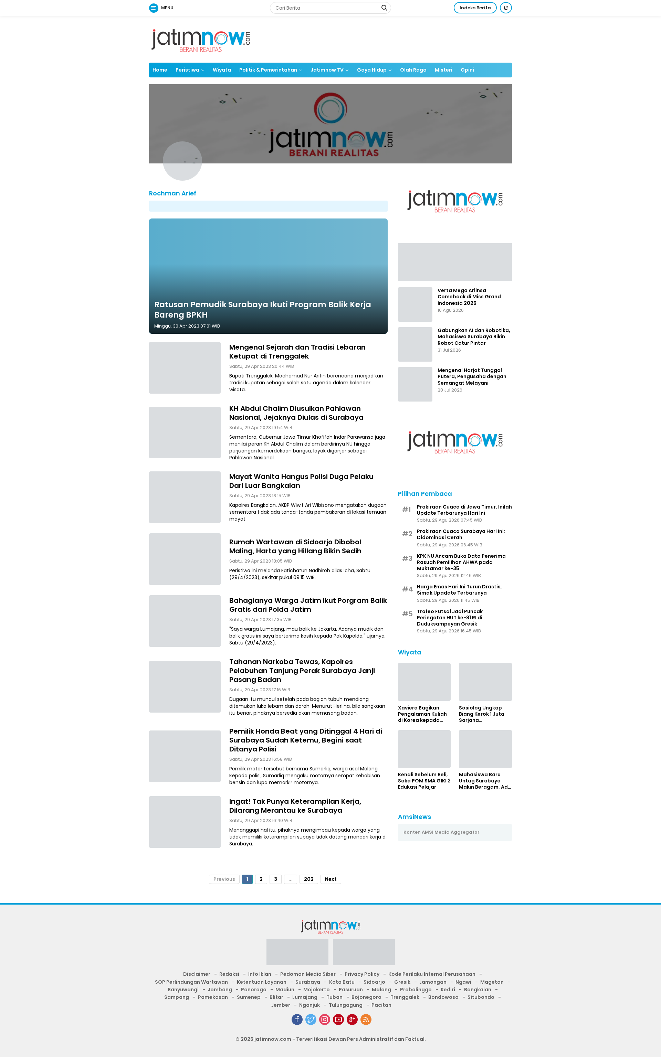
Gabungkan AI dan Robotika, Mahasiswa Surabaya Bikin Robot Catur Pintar (474, 336)
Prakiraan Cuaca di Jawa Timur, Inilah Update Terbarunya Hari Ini (464, 509)
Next (331, 879)
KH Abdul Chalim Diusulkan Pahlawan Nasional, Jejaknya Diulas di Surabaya (296, 413)
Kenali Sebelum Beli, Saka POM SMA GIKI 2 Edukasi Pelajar (424, 780)
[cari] (384, 8)
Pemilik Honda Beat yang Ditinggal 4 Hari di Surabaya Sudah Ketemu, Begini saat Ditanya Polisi (305, 740)
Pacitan (381, 1005)
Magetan (492, 982)
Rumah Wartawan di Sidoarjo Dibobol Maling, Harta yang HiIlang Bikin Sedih (295, 546)
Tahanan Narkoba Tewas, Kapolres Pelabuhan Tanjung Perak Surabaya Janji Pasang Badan (302, 670)
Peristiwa (187, 69)
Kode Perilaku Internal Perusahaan (431, 974)
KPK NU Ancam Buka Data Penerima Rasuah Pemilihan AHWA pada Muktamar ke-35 (461, 562)
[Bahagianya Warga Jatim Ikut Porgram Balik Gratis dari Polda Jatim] (185, 621)
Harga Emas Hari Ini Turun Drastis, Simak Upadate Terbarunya (459, 590)
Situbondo (481, 997)
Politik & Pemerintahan (268, 69)
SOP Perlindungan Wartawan (191, 982)
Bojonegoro (366, 997)
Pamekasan (213, 997)
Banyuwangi (183, 989)
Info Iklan (259, 974)
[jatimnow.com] (200, 38)
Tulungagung (346, 1005)
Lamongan (433, 982)
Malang (381, 989)
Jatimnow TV (327, 69)
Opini (467, 69)
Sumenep (249, 997)
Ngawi (463, 982)
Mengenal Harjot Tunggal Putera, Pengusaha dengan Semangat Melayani (472, 376)
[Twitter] (310, 1019)
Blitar (276, 997)
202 (309, 879)
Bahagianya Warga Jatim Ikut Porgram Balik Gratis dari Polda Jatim (308, 605)
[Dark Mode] (506, 7)
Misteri (443, 69)
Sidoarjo (374, 982)
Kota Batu (342, 982)
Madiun (284, 989)
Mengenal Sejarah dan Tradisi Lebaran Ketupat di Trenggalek (297, 351)
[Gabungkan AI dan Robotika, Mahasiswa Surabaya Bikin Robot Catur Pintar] (415, 344)
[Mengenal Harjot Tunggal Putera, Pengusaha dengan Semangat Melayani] (415, 384)
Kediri (448, 989)
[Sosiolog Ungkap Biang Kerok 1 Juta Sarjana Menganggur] (485, 682)
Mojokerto (316, 989)
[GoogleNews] (352, 1019)
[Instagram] (324, 1019)
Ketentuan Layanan (261, 982)
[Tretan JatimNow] (455, 261)
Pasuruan (351, 989)
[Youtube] (338, 1019)
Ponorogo (253, 989)
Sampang (176, 997)
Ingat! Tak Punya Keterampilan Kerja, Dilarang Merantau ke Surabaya (295, 806)
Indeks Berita (475, 7)
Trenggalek (404, 997)
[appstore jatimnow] (364, 954)
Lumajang (304, 997)
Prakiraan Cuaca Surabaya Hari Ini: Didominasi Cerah (461, 534)
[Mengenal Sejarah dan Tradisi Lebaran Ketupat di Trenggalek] (185, 368)
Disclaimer (196, 974)
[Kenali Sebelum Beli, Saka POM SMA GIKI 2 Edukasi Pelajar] (424, 749)
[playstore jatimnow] (297, 954)
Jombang (220, 989)
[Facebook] (297, 1019)
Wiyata (222, 69)
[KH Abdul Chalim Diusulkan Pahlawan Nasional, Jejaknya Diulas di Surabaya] (185, 432)
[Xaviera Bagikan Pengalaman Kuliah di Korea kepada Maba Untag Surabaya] (424, 682)
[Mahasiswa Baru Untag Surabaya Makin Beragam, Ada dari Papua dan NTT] (485, 749)
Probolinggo (416, 989)
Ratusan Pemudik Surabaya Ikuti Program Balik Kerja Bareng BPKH (262, 309)
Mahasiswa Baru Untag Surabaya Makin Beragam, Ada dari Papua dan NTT (485, 780)
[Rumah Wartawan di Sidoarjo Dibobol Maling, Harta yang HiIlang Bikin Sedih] (185, 559)
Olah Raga (413, 69)
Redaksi (229, 974)
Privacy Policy (362, 974)
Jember (280, 1005)
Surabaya (307, 982)
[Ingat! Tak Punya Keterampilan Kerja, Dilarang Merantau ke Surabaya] (185, 822)
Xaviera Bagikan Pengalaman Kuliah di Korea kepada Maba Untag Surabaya (422, 713)
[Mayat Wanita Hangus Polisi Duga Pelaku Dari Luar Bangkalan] (185, 497)
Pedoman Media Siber (308, 974)
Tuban (334, 997)
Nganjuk (309, 1005)
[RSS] (365, 1019)
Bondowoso (443, 997)
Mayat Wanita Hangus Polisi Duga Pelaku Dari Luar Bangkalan (301, 481)
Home (160, 69)
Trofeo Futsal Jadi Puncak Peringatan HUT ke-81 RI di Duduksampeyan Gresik (450, 617)
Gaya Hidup (372, 69)
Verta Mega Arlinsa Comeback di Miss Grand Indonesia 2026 (469, 296)
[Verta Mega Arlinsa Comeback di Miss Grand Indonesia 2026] (415, 304)
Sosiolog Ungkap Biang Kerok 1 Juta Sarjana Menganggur (481, 713)
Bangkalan (477, 989)
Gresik (402, 982)
